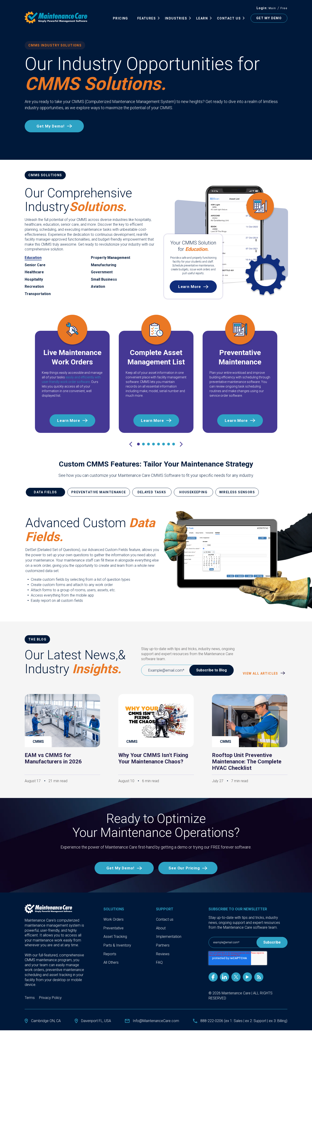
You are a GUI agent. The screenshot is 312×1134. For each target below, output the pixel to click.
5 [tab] (158, 444)
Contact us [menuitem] (164, 919)
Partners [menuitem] (162, 945)
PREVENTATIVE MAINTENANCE (98, 492)
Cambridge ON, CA (46, 1021)
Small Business (104, 279)
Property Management (110, 257)
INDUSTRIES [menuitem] (176, 18)
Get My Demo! (50, 126)
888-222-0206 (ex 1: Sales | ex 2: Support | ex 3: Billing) (243, 1021)
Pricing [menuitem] (120, 18)
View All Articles (261, 673)
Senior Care (35, 265)
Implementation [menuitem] (168, 936)
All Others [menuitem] (111, 962)
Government (102, 272)
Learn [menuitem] (202, 18)
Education (33, 257)
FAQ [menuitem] (159, 962)
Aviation (98, 286)
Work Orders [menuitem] (113, 919)
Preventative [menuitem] (113, 928)
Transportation (38, 294)
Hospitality (34, 279)
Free (283, 8)
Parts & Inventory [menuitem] (117, 945)
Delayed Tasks (151, 492)
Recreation (34, 286)
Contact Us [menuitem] (229, 18)
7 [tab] (168, 444)
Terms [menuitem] (30, 998)
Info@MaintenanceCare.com (156, 1021)
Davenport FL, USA (96, 1021)
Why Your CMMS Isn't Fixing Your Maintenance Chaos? (153, 758)
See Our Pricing (184, 868)
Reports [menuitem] (109, 954)
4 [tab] (153, 444)
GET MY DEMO (269, 18)
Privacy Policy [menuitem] (50, 998)
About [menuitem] (161, 928)
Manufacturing (103, 265)
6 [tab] (163, 444)
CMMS (38, 741)
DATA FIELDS (45, 492)
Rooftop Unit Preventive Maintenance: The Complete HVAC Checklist (246, 761)
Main (272, 8)
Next (181, 444)
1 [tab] (138, 444)
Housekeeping (193, 492)
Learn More (189, 286)
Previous (130, 444)
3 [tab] (148, 444)
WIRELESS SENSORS (237, 492)
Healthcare (34, 272)
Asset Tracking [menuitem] (115, 936)
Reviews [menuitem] (162, 954)
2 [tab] (143, 444)
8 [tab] (173, 444)
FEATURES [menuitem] (146, 18)
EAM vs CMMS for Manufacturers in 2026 (53, 758)
